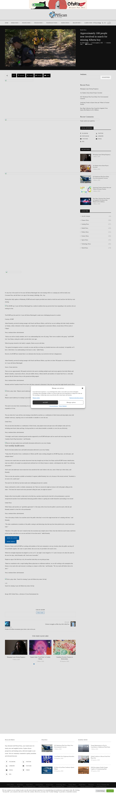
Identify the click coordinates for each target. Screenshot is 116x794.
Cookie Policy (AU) (72, 786)
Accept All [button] (110, 791)
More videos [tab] (11, 541)
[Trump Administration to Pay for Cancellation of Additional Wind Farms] (83, 748)
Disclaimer (91, 784)
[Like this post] (14, 75)
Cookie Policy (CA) (101, 786)
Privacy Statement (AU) (58, 786)
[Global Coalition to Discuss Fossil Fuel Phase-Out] (83, 759)
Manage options (71, 402)
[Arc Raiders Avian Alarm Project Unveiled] (85, 168)
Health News (76, 22)
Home (6, 22)
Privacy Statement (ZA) (29, 786)
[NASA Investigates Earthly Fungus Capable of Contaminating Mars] (83, 770)
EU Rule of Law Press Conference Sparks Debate (64, 768)
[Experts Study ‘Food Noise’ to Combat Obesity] (40, 647)
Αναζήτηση (83, 74)
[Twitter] (96, 22)
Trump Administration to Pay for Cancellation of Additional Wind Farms (100, 746)
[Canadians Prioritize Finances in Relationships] (64, 647)
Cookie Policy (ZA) (43, 786)
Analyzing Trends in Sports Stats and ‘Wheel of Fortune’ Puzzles (102, 188)
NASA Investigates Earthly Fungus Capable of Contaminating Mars (99, 768)
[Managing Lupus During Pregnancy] (16, 647)
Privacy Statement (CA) (87, 786)
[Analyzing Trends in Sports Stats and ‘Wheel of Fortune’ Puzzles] (85, 190)
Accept (45, 402)
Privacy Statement (63, 406)
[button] (82, 388)
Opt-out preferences (53, 406)
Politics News (26, 22)
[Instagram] (98, 22)
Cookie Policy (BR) (15, 786)
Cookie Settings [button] (100, 791)
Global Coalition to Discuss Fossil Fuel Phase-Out (100, 757)
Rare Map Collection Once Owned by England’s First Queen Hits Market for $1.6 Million (101, 200)
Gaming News (88, 22)
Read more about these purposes (76, 397)
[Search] (103, 22)
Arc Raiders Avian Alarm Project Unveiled (91, 93)
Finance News (38, 22)
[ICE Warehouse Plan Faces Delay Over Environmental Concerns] (85, 179)
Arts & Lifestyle (96, 216)
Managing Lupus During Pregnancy (16, 657)
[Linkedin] (100, 22)
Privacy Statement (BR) (103, 784)
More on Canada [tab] (12, 538)
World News (14, 22)
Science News (65, 22)
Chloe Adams (85, 42)
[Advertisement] (40, 602)
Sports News (96, 240)
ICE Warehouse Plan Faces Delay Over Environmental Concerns (101, 177)
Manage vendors (36, 397)
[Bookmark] (105, 22)
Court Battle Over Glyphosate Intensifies (64, 756)
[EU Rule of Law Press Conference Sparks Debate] (47, 770)
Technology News (51, 22)
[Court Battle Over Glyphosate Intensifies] (47, 759)
